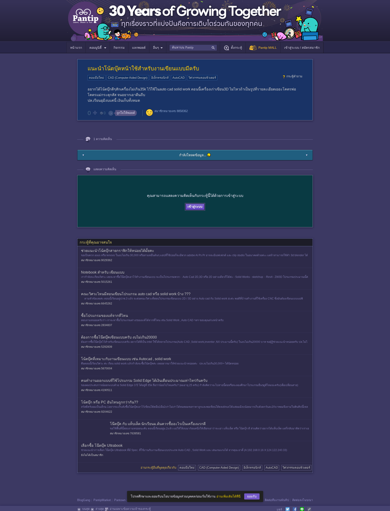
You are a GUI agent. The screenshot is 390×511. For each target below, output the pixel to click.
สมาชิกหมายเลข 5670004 (96, 368)
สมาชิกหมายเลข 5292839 (96, 346)
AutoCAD (178, 77)
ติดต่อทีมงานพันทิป (277, 500)
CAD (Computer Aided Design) (127, 77)
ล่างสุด (99, 509)
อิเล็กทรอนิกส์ (160, 77)
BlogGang (83, 500)
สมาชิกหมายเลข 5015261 (96, 281)
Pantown (119, 500)
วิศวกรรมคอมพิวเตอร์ (202, 77)
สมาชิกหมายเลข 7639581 (125, 433)
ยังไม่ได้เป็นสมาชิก (92, 455)
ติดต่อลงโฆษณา (302, 500)
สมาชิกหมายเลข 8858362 (171, 111)
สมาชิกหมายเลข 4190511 (96, 390)
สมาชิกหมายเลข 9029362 (96, 260)
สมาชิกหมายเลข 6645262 (96, 303)
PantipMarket (102, 500)
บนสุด (86, 509)
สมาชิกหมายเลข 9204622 (96, 411)
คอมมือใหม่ (96, 77)
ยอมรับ (252, 496)
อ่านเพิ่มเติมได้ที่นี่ (228, 496)
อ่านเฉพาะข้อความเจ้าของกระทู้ (130, 509)
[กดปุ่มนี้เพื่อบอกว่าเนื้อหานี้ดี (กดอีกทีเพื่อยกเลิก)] (95, 113)
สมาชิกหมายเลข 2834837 (96, 325)
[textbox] (193, 47)
